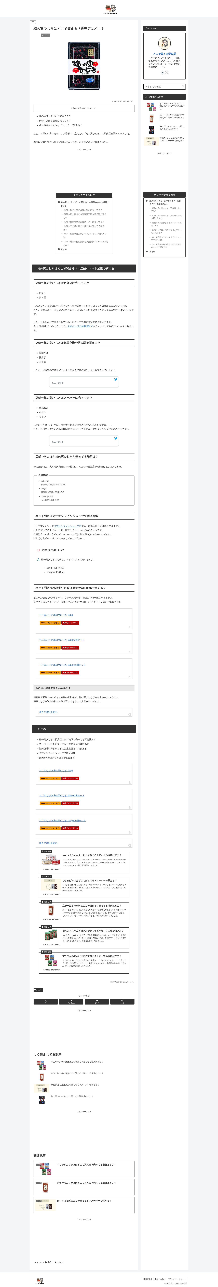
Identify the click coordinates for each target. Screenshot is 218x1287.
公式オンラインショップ (66, 526)
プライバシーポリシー (177, 1279)
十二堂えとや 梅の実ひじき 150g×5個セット (61, 640)
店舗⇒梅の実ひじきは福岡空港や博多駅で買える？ (84, 216)
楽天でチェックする (70, 623)
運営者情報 (147, 1279)
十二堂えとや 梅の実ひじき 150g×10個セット (62, 665)
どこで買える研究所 (164, 53)
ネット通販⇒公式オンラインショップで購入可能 (84, 236)
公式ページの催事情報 (79, 326)
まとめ (64, 249)
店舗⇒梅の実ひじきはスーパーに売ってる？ (84, 222)
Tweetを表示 (56, 383)
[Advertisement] (84, 169)
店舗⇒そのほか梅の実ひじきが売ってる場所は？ (83, 228)
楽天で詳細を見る (48, 712)
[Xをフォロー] (166, 72)
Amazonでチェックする (50, 623)
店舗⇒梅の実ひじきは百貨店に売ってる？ (83, 210)
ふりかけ (39, 990)
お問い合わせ (160, 1279)
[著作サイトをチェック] (162, 72)
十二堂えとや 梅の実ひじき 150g (56, 615)
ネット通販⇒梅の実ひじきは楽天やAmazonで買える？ (85, 243)
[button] (183, 86)
